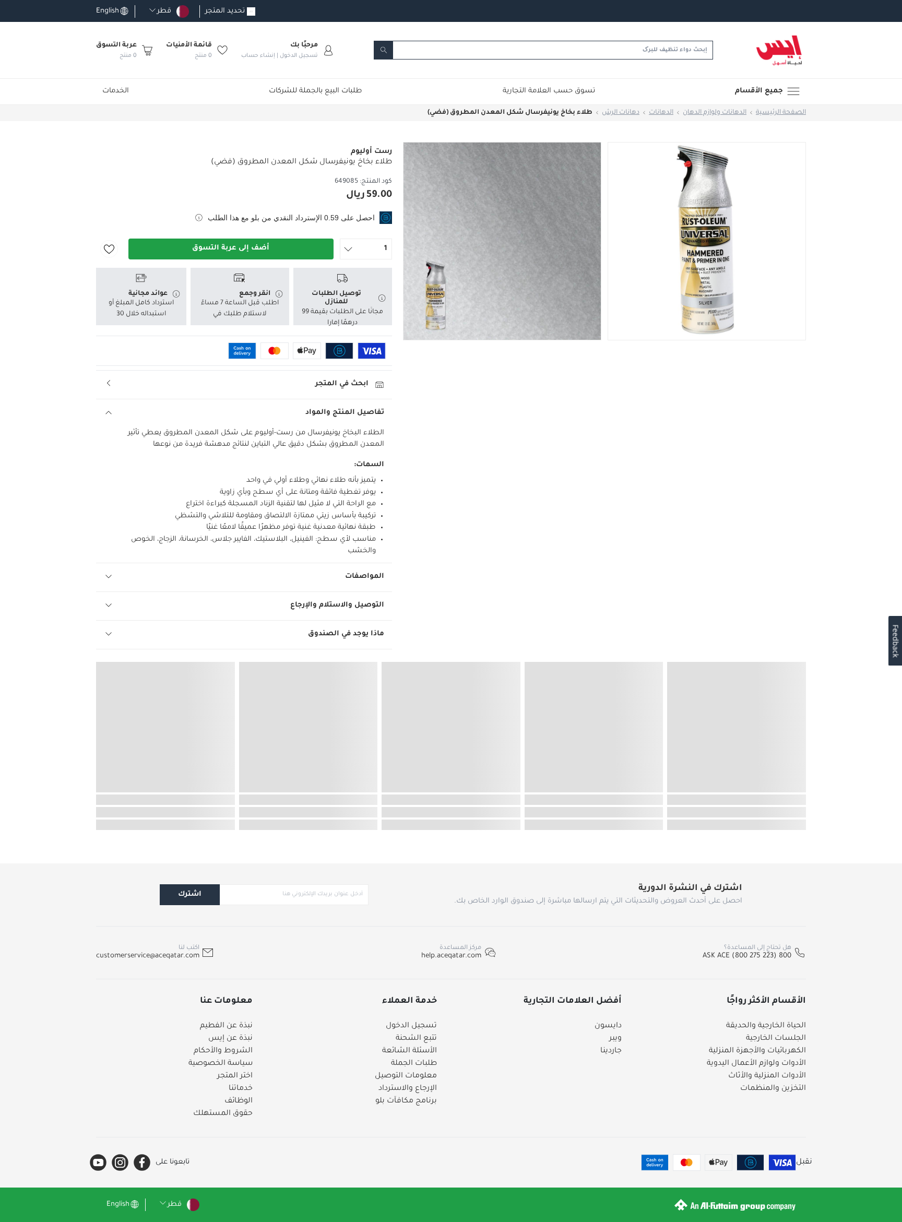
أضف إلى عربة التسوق (230, 248)
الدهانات (661, 112)
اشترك (189, 894)
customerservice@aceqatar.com (147, 956)
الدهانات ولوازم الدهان (714, 112)
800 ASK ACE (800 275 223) (747, 956)
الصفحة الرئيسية (781, 112)
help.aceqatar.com (451, 956)
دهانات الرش (620, 112)
